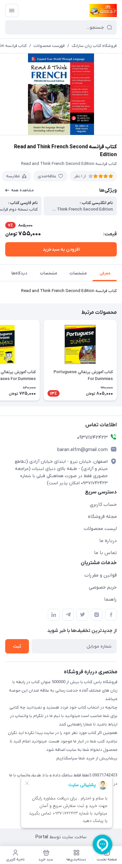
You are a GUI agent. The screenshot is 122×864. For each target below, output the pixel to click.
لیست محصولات (100, 528)
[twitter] (82, 615)
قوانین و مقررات (100, 575)
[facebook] (111, 615)
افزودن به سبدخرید (61, 249)
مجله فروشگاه (102, 516)
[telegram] (68, 615)
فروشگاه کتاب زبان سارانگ (94, 46)
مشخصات (78, 273)
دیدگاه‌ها (19, 273)
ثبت (17, 646)
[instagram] (96, 615)
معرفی (105, 273)
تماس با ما (105, 552)
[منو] (11, 10)
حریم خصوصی (103, 587)
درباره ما (108, 540)
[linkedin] (54, 615)
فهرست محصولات (49, 46)
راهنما (110, 599)
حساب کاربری (103, 504)
